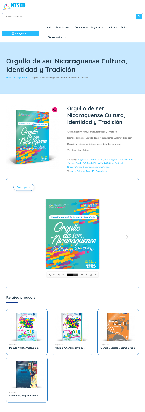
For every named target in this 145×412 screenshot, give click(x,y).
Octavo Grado (75, 163)
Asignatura (21, 77)
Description (23, 187)
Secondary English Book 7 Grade (23, 395)
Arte (73, 171)
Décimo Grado (96, 159)
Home (9, 77)
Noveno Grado (127, 159)
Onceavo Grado (75, 166)
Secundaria (88, 166)
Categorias (20, 33)
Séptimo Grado (102, 166)
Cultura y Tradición (86, 171)
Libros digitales (111, 159)
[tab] (24, 187)
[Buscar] (139, 16)
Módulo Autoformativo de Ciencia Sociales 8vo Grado (24, 347)
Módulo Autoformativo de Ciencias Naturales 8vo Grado (71, 347)
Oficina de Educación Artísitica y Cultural (103, 163)
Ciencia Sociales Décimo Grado (117, 347)
